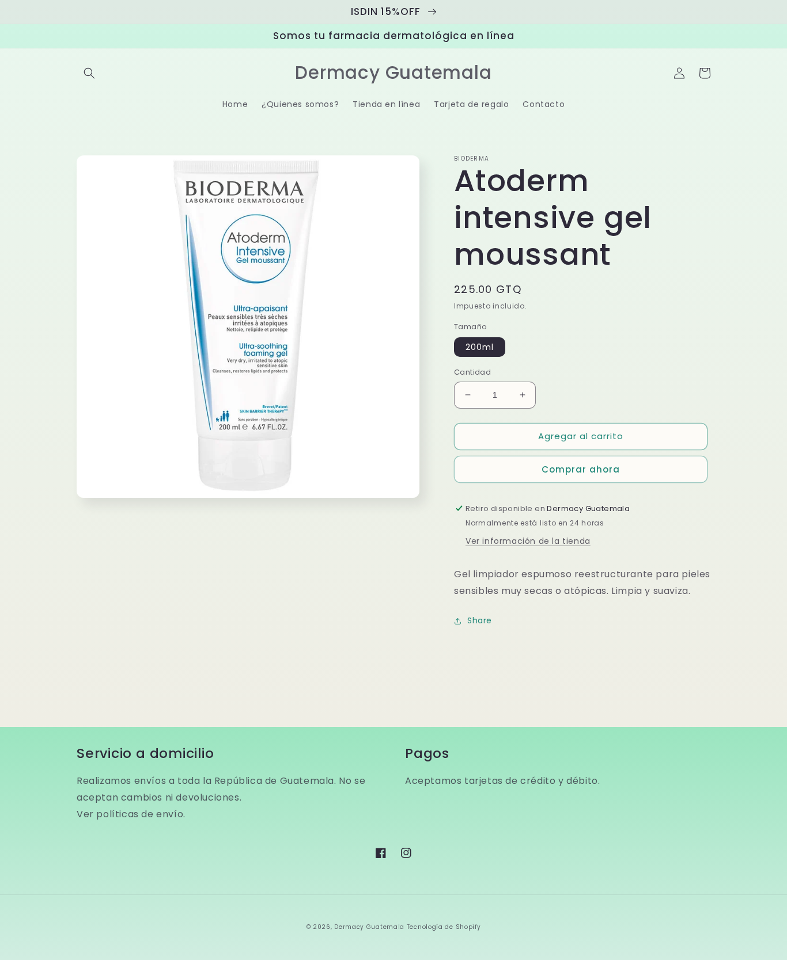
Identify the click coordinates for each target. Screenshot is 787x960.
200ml (480, 347)
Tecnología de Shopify (444, 927)
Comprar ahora (581, 469)
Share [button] (479, 620)
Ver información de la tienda (528, 541)
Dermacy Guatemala (369, 927)
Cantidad (472, 372)
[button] (89, 73)
